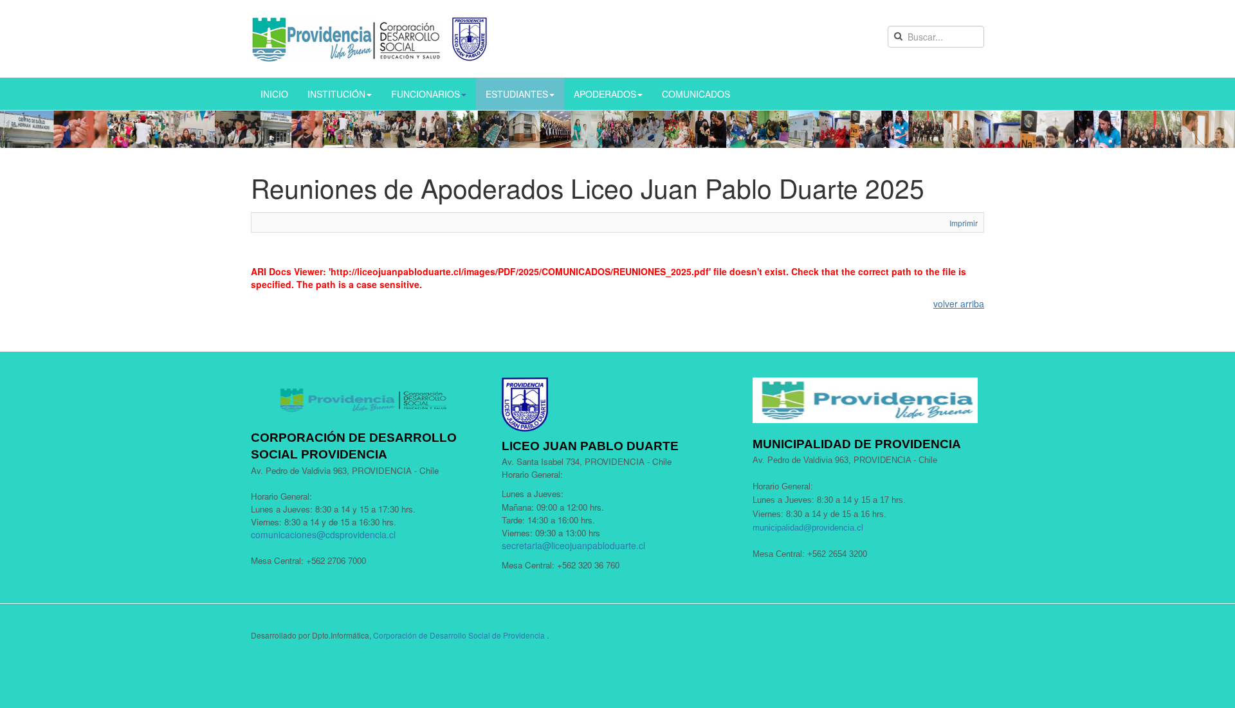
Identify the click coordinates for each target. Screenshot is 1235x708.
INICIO (274, 93)
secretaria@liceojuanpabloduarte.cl (573, 545)
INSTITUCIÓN (336, 93)
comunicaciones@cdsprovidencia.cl (323, 534)
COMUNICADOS (696, 93)
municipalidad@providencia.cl (808, 527)
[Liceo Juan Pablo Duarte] (370, 38)
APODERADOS (605, 93)
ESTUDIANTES (517, 93)
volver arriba (958, 303)
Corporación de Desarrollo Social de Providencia (459, 635)
